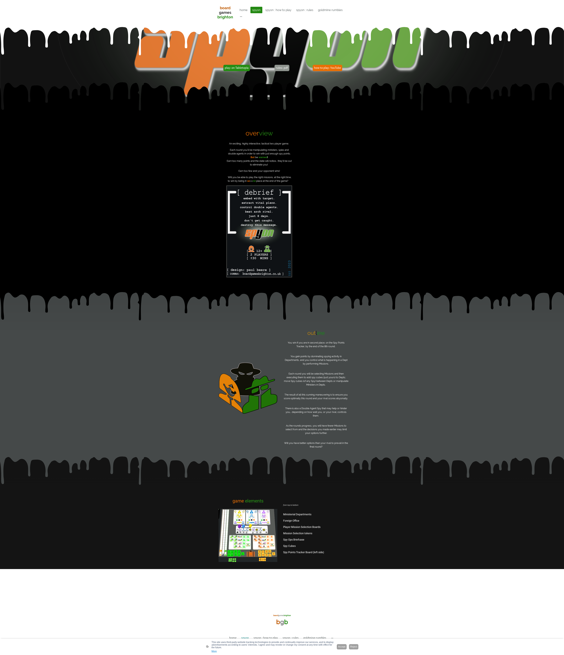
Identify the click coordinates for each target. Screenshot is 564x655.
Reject (353, 646)
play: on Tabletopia (237, 68)
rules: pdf (282, 68)
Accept (341, 646)
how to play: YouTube (327, 68)
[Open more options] (241, 16)
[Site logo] (225, 22)
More (214, 651)
